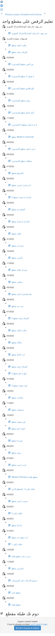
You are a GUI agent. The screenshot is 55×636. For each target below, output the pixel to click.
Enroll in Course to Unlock (27, 628)
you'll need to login (39, 624)
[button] (1, 2)
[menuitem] (1, 6)
